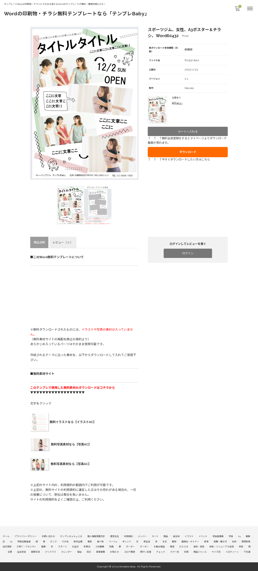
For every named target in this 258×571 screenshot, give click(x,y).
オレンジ (126, 541)
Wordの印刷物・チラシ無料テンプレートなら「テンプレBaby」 (77, 14)
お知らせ (114, 552)
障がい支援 (145, 552)
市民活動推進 (24, 541)
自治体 (176, 536)
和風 (111, 546)
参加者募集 (218, 536)
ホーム (6, 536)
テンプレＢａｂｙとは (71, 536)
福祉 (79, 552)
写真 (231, 536)
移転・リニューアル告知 (221, 546)
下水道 (247, 552)
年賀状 (87, 546)
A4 (239, 536)
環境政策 (245, 541)
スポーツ (62, 546)
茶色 (241, 546)
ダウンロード (187, 152)
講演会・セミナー (190, 541)
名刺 (234, 541)
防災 (89, 552)
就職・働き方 (220, 541)
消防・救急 (198, 546)
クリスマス (50, 552)
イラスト (189, 536)
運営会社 (114, 536)
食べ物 (100, 541)
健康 (43, 546)
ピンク (53, 541)
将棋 (186, 552)
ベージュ (113, 541)
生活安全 (21, 552)
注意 (10, 552)
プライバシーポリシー (26, 536)
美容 (172, 546)
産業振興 (100, 552)
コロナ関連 (129, 552)
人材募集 (99, 546)
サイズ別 (216, 552)
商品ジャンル (200, 552)
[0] (237, 9)
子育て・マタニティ (26, 546)
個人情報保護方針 (96, 536)
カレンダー (66, 552)
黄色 (89, 541)
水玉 (164, 541)
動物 (174, 541)
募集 (248, 536)
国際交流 (35, 552)
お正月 (75, 546)
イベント (203, 536)
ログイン (188, 253)
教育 (206, 541)
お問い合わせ (48, 536)
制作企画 (78, 541)
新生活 (147, 541)
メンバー (142, 536)
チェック (160, 552)
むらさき (183, 546)
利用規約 (128, 536)
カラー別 (174, 552)
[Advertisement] (84, 297)
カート (155, 536)
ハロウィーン (232, 552)
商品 (165, 536)
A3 (11, 541)
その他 (65, 541)
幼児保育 (7, 546)
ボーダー (130, 546)
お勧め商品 (159, 546)
